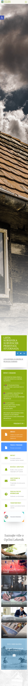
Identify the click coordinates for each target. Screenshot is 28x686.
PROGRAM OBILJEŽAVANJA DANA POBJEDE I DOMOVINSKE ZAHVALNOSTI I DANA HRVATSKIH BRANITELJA (14, 415)
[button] (2, 18)
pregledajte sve (19, 423)
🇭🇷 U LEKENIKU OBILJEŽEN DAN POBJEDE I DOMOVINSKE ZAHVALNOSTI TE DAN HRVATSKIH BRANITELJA (14, 396)
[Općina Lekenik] (6, 1)
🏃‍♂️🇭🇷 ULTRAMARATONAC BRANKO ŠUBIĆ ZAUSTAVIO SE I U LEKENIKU (14, 387)
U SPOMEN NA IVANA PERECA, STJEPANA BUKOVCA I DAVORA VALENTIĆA (13, 379)
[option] (14, 171)
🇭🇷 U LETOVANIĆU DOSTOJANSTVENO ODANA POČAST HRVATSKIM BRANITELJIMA (12, 405)
